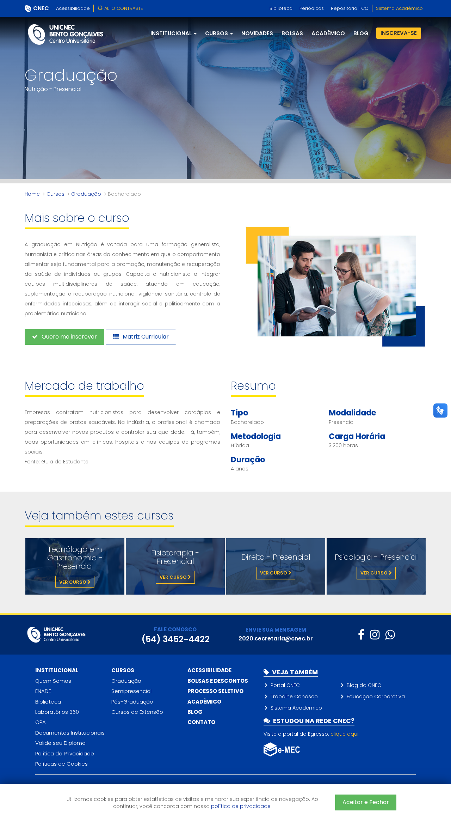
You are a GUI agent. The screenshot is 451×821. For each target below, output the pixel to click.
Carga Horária (357, 436)
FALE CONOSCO (175, 629)
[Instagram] (374, 635)
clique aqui (344, 733)
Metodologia (256, 436)
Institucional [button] (171, 33)
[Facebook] (361, 635)
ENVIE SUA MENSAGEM (276, 629)
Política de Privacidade (64, 753)
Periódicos (311, 8)
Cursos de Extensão (137, 712)
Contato (201, 722)
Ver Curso (73, 582)
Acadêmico (328, 33)
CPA (40, 722)
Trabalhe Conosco (294, 696)
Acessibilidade (73, 8)
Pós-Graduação (132, 701)
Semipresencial (131, 691)
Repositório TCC (349, 8)
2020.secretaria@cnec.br (276, 638)
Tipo (239, 412)
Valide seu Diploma (60, 743)
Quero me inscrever (68, 337)
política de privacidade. (241, 806)
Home (32, 193)
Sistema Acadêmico (399, 8)
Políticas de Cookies (61, 763)
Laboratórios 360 (57, 712)
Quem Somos (53, 681)
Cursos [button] (217, 33)
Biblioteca (281, 8)
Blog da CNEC (364, 685)
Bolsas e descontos (217, 681)
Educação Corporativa (376, 696)
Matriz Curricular (145, 337)
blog (361, 33)
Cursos (55, 193)
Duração (248, 459)
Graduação (86, 193)
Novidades (257, 33)
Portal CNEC (285, 685)
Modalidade (352, 412)
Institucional (57, 670)
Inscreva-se (399, 33)
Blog (195, 712)
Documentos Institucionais (70, 732)
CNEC (41, 8)
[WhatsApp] (390, 635)
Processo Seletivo (215, 691)
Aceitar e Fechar (365, 802)
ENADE (43, 691)
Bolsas (292, 33)
